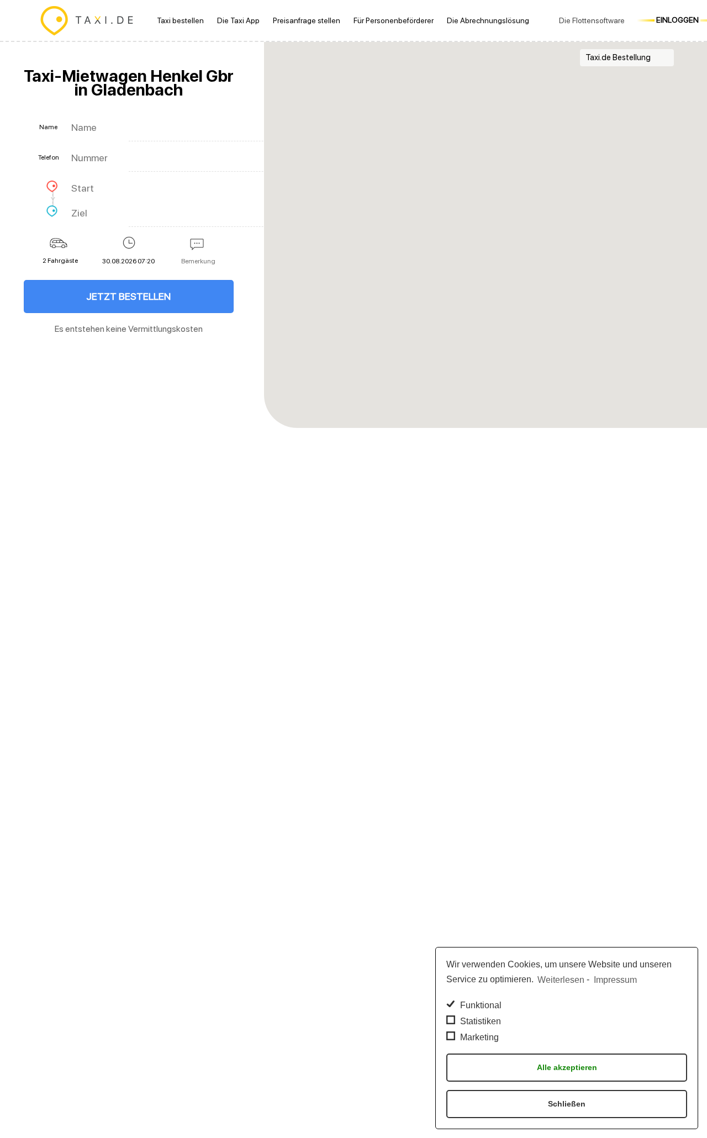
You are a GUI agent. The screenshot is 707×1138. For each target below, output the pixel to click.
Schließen (566, 1103)
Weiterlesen (560, 979)
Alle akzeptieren (567, 1067)
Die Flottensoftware (592, 20)
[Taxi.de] (87, 20)
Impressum (615, 979)
